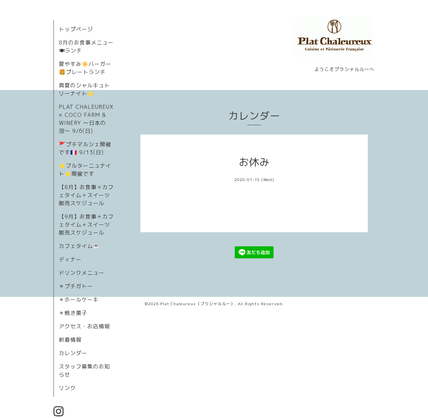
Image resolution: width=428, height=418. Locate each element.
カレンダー (73, 353)
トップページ (76, 29)
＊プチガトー (76, 286)
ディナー (70, 259)
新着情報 (70, 339)
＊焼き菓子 (73, 313)
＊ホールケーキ (79, 299)
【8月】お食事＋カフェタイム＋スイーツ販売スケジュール (86, 195)
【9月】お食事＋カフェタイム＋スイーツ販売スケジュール (86, 224)
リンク (67, 388)
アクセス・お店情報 (84, 326)
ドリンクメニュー (81, 272)
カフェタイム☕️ (79, 246)
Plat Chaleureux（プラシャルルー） (197, 304)
